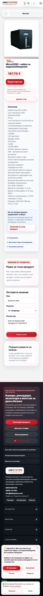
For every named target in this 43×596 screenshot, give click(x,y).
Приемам (12, 591)
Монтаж (9, 519)
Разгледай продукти (21, 422)
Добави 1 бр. (21, 99)
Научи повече (15, 586)
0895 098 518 (11, 488)
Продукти (10, 509)
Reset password (21, 435)
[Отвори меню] (40, 3)
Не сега (11, 573)
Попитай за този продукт (17, 228)
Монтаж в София (22, 428)
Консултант (30, 568)
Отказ (30, 591)
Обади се (30, 573)
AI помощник (12, 568)
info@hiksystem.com (14, 493)
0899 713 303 (11, 490)
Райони (8, 529)
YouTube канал (23, 441)
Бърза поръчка (15, 82)
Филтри (25, 13)
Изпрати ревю (21, 334)
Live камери (11, 540)
